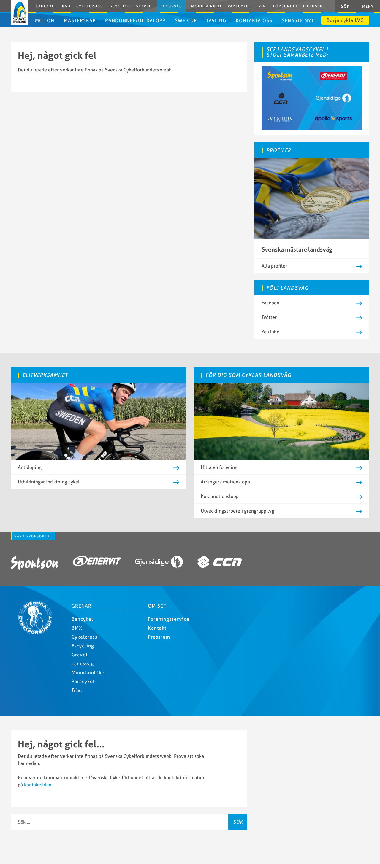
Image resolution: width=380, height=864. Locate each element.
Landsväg (171, 6)
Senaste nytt (299, 20)
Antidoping (30, 467)
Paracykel (239, 6)
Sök (238, 822)
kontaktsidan (37, 784)
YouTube (270, 332)
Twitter (269, 317)
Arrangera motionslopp (225, 482)
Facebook (272, 302)
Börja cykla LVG (345, 20)
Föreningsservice (168, 619)
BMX (66, 6)
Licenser (313, 6)
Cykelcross (89, 6)
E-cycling (83, 646)
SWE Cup (186, 20)
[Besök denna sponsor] (34, 564)
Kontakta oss (254, 20)
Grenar (81, 606)
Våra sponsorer (32, 536)
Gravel (143, 6)
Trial (262, 6)
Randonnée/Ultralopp (135, 20)
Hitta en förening (219, 467)
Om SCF (157, 606)
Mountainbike (206, 6)
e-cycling (119, 6)
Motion (44, 20)
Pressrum (159, 637)
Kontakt (157, 628)
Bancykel (46, 6)
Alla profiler (274, 266)
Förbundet (285, 6)
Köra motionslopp (220, 496)
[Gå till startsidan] (37, 633)
